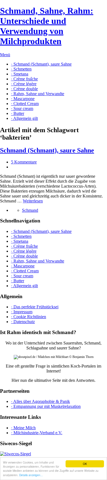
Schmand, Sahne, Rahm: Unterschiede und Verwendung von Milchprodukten (46, 26)
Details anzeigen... (31, 475)
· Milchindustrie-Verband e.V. (36, 432)
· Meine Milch (23, 427)
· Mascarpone (23, 98)
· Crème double (24, 88)
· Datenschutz (23, 321)
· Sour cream (22, 108)
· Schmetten (21, 69)
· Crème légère (23, 83)
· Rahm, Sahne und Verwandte (37, 93)
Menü (5, 54)
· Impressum (21, 311)
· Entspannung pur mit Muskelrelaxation (46, 406)
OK (85, 464)
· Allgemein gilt (24, 118)
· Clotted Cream (25, 103)
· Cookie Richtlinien (28, 316)
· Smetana (19, 74)
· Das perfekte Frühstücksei (34, 306)
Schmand (30, 210)
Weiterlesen (33, 201)
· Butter (17, 113)
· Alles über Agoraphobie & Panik (40, 401)
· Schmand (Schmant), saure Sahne (41, 64)
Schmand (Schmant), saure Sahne (47, 150)
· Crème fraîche (24, 79)
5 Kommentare (24, 162)
